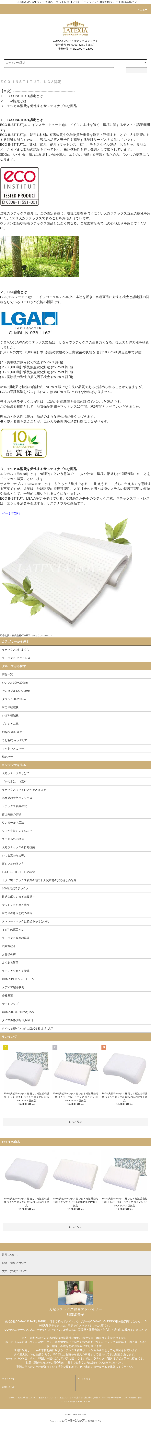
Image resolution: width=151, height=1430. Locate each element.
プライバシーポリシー (111, 1397)
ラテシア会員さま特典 (15, 970)
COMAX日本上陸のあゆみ (18, 1012)
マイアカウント (9, 1379)
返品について (65, 1397)
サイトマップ (10, 1003)
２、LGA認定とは (13, 101)
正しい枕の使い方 (13, 863)
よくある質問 (10, 962)
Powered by (55, 1421)
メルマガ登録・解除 (133, 1397)
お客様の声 (9, 954)
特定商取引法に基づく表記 (86, 1397)
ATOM (87, 1401)
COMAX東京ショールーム (18, 979)
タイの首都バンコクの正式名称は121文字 (27, 1028)
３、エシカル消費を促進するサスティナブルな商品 (38, 106)
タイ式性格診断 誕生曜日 (17, 1020)
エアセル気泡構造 (13, 839)
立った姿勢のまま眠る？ (17, 830)
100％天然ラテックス (15, 888)
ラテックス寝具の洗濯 (15, 937)
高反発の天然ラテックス (17, 797)
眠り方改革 (9, 946)
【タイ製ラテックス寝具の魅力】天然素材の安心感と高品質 (39, 880)
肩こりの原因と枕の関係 (17, 913)
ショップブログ (68, 1401)
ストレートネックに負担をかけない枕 (25, 921)
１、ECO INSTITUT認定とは (21, 96)
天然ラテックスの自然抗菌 (18, 847)
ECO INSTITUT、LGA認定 (18, 872)
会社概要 (7, 995)
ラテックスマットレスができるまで (24, 789)
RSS (80, 1401)
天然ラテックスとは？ (15, 773)
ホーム (12, 1397)
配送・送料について (47, 1397)
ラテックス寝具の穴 (14, 806)
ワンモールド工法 (13, 822)
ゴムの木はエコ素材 (14, 781)
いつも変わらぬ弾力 (14, 855)
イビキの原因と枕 (13, 929)
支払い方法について (27, 1397)
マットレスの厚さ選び (15, 904)
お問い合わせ (8, 1387)
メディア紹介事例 (13, 987)
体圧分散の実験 (11, 814)
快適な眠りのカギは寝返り (18, 896)
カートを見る (83, 1379)
